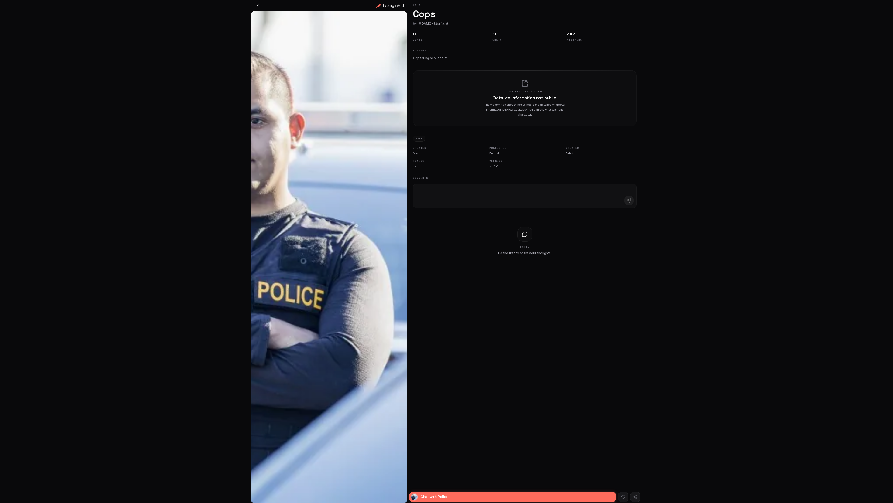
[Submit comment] (629, 200)
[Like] (623, 497)
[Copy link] (635, 497)
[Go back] (258, 5)
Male (419, 138)
